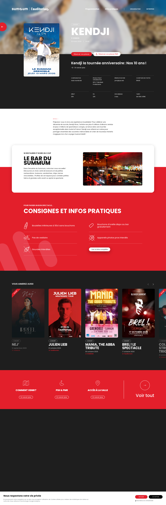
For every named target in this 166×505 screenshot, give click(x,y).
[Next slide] (153, 284)
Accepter (155, 497)
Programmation (92, 9)
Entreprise (150, 9)
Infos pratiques (111, 9)
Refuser (141, 497)
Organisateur (135, 9)
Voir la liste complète (99, 249)
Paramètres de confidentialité (145, 500)
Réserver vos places (81, 54)
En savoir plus (80, 67)
